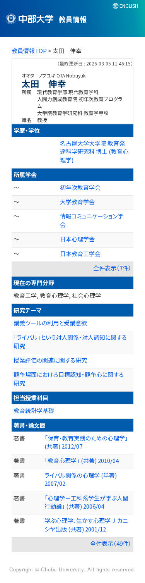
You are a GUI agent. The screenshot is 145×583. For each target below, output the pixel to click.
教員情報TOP (29, 50)
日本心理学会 (77, 239)
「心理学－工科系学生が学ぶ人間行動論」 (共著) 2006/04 (86, 502)
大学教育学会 (77, 202)
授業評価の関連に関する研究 (50, 360)
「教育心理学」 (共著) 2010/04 (81, 460)
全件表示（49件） (110, 543)
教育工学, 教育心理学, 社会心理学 (57, 295)
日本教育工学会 (80, 253)
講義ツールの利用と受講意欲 (50, 323)
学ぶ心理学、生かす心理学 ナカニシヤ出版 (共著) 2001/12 (86, 524)
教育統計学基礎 (34, 410)
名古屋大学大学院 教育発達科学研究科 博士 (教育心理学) (94, 151)
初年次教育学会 (80, 187)
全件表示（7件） (112, 268)
